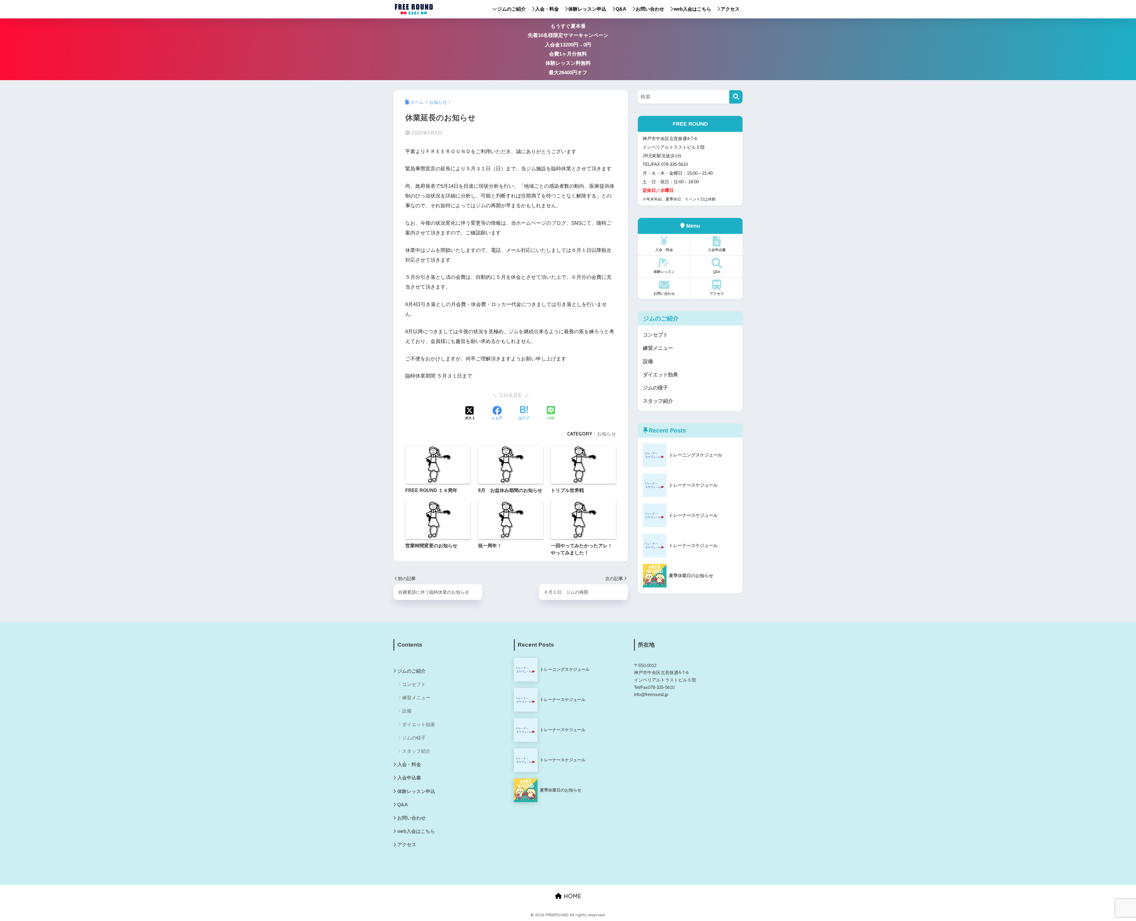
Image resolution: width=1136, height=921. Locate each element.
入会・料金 (547, 9)
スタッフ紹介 (658, 401)
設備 (648, 361)
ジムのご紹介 (511, 9)
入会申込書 (717, 249)
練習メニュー (658, 348)
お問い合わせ (650, 9)
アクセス (730, 9)
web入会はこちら (692, 9)
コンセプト (655, 335)
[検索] (736, 96)
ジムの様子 (655, 388)
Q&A (621, 9)
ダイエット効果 (660, 375)
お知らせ (606, 434)
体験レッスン (664, 271)
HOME (571, 896)
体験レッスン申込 (587, 9)
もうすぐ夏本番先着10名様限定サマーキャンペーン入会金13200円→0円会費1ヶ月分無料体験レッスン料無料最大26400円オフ (568, 49)
